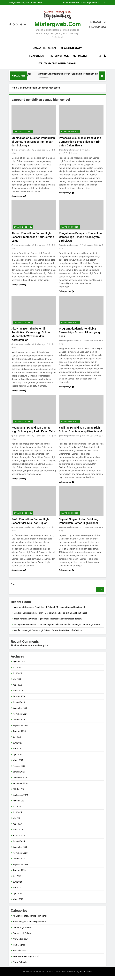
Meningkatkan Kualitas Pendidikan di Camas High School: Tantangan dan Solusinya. (33, 141)
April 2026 (17, 685)
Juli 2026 (17, 667)
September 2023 (20, 864)
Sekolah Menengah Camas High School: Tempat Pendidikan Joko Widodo (47, 630)
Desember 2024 (20, 777)
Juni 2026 (17, 673)
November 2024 (20, 783)
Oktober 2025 (19, 719)
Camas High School (44, 48)
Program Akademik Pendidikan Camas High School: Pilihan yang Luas (79, 332)
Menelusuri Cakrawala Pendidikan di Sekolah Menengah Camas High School (49, 607)
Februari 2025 (19, 766)
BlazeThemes (86, 971)
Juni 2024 (17, 812)
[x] (17, 24)
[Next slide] (104, 2)
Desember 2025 (20, 708)
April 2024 (17, 824)
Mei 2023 (17, 887)
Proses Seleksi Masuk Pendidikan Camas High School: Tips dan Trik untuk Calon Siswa (80, 141)
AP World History (71, 48)
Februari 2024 (19, 835)
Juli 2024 (17, 806)
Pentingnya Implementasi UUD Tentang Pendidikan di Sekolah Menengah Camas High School (56, 624)
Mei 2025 (17, 748)
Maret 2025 (18, 760)
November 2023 (20, 853)
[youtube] (25, 24)
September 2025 (20, 725)
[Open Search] (100, 56)
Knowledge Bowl (20, 939)
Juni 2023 (17, 882)
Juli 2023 (17, 876)
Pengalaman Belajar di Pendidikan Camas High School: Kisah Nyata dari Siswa (80, 236)
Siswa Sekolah (20, 962)
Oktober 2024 (19, 789)
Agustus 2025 (19, 731)
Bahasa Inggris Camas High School (29, 921)
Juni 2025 (17, 743)
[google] (21, 24)
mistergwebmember (22, 149)
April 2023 (17, 893)
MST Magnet (80, 56)
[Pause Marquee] (102, 75)
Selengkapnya (18, 196)
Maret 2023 (18, 899)
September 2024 (20, 795)
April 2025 (17, 754)
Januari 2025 (19, 772)
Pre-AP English (36, 56)
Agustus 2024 (19, 800)
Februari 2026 (19, 696)
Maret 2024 (18, 829)
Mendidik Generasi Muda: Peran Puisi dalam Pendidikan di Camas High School (70, 73)
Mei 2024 (17, 818)
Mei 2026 (17, 679)
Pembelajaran (19, 950)
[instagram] (13, 24)
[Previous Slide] (100, 2)
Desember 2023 (20, 847)
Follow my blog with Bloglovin (57, 63)
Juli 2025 (17, 737)
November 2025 (20, 714)
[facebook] (10, 24)
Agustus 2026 (19, 661)
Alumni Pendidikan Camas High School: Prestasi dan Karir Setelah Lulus (33, 236)
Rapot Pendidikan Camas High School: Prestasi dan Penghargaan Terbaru (81, 3)
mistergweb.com (57, 24)
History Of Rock (59, 56)
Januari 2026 (19, 702)
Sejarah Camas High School (26, 956)
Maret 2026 (18, 690)
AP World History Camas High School (30, 916)
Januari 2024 (19, 841)
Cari (13, 584)
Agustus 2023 (19, 870)
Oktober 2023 (19, 858)
